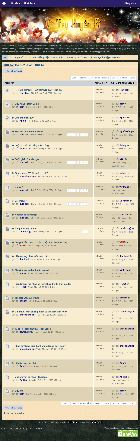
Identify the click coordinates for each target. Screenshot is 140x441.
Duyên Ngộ (25, 231)
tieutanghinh (26, 332)
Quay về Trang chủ (14, 413)
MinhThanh (25, 148)
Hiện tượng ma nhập (25, 363)
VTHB (23, 245)
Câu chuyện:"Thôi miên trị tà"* (31, 173)
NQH (121, 159)
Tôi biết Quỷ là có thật (26, 297)
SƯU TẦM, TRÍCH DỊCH (66, 57)
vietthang (124, 187)
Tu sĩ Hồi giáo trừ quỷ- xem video (32, 328)
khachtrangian (27, 176)
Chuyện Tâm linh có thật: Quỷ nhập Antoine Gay (40, 242)
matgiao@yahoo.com (100, 52)
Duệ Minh (124, 201)
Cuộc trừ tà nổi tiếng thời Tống (31, 145)
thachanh (24, 259)
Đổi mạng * (20, 200)
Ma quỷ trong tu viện (25, 228)
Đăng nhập (130, 3)
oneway (24, 273)
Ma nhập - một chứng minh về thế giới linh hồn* (40, 311)
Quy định (27, 428)
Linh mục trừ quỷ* (24, 117)
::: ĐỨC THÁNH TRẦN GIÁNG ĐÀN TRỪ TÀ (38, 90)
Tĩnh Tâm (24, 93)
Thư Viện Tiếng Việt (38, 57)
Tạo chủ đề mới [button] (14, 71)
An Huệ (23, 380)
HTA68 (23, 287)
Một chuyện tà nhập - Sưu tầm (30, 377)
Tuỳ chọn (65, 403)
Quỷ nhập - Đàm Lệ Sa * (27, 103)
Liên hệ (38, 428)
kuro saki (24, 134)
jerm (22, 107)
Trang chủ (17, 57)
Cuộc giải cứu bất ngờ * (27, 159)
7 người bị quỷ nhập (25, 214)
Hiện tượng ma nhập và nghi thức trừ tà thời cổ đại (42, 284)
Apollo (23, 121)
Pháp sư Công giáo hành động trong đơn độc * (39, 346)
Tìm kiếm (29, 3)
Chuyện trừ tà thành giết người (31, 270)
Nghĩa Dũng (125, 131)
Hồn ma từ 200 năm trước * (29, 131)
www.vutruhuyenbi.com (100, 49)
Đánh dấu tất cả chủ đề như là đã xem (86, 78)
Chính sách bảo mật (11, 428)
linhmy (122, 145)
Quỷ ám (18, 390)
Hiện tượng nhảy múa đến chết (31, 256)
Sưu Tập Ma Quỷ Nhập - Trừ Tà (101, 57)
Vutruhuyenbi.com (112, 428)
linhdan (23, 301)
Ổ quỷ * (18, 187)
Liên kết (14, 3)
